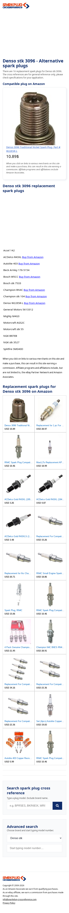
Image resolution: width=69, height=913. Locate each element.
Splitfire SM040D (13, 349)
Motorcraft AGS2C (14, 322)
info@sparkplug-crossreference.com (20, 899)
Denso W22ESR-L (13, 303)
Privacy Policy (9, 903)
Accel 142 (9, 250)
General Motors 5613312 (18, 309)
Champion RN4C (13, 289)
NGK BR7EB (10, 335)
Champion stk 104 (14, 296)
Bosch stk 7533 (12, 283)
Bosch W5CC (10, 276)
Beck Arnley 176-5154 (16, 270)
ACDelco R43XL (12, 257)
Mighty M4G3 (11, 316)
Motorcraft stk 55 (13, 329)
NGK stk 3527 (11, 342)
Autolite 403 (10, 263)
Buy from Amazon (32, 257)
